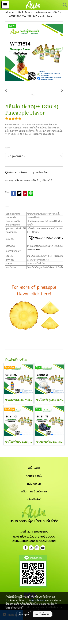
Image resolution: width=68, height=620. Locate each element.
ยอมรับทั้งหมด (42, 614)
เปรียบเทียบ (41, 172)
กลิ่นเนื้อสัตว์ (34, 499)
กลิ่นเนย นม (34, 483)
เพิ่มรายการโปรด (17, 172)
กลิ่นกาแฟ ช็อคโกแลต (34, 491)
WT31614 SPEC (34, 249)
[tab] (7, 208)
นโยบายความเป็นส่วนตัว (45, 603)
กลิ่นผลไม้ (47, 180)
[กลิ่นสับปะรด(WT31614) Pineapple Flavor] (34, 53)
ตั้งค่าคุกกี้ (24, 614)
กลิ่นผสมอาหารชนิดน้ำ (27, 180)
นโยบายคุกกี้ (17, 607)
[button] (63, 5)
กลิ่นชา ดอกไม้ (34, 476)
